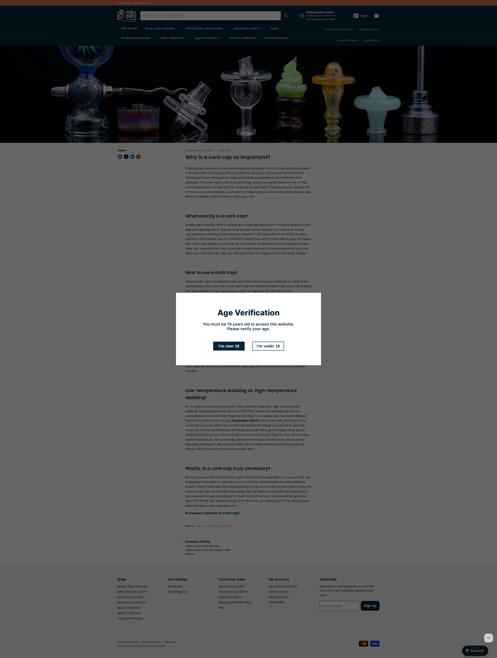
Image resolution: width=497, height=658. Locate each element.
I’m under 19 (268, 346)
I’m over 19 (229, 346)
